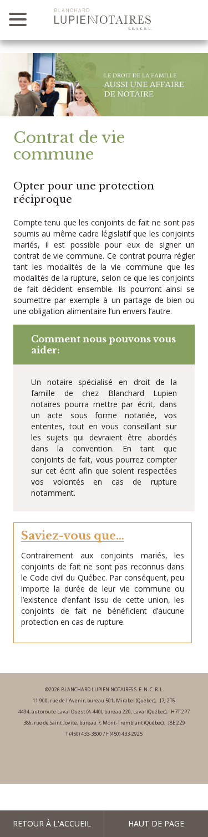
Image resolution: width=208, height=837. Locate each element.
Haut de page (156, 823)
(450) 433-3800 (85, 733)
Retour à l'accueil (52, 823)
